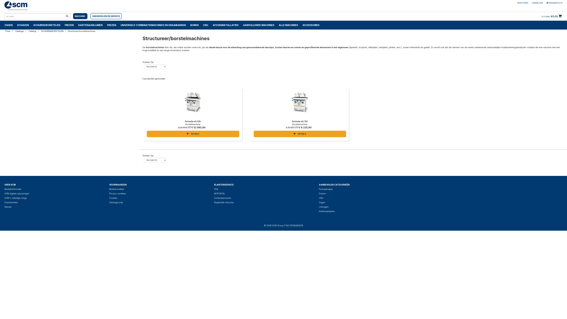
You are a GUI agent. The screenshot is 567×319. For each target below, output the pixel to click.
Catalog (32, 31)
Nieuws (8, 207)
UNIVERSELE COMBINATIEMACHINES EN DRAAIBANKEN (153, 25)
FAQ (216, 189)
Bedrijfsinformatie (12, 189)
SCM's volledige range (15, 198)
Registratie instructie (224, 202)
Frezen (69, 25)
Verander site (555, 3)
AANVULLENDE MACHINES (258, 25)
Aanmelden (537, 3)
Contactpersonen (222, 198)
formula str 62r (193, 121)
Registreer (522, 3)
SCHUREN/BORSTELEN (46, 25)
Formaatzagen (326, 189)
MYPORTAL (219, 193)
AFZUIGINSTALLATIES (226, 25)
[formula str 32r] (300, 105)
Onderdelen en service (106, 16)
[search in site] (67, 16)
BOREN (194, 25)
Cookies (113, 198)
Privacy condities (117, 193)
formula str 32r (300, 121)
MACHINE (80, 16)
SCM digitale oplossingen (16, 193)
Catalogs (19, 31)
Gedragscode (116, 202)
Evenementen (11, 202)
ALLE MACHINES (288, 25)
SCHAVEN (23, 25)
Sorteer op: (148, 62)
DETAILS (194, 134)
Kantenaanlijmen (90, 25)
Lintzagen (324, 207)
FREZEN (111, 25)
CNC (205, 25)
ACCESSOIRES (311, 25)
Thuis (7, 31)
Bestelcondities (116, 189)
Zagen (8, 25)
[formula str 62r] (193, 105)
